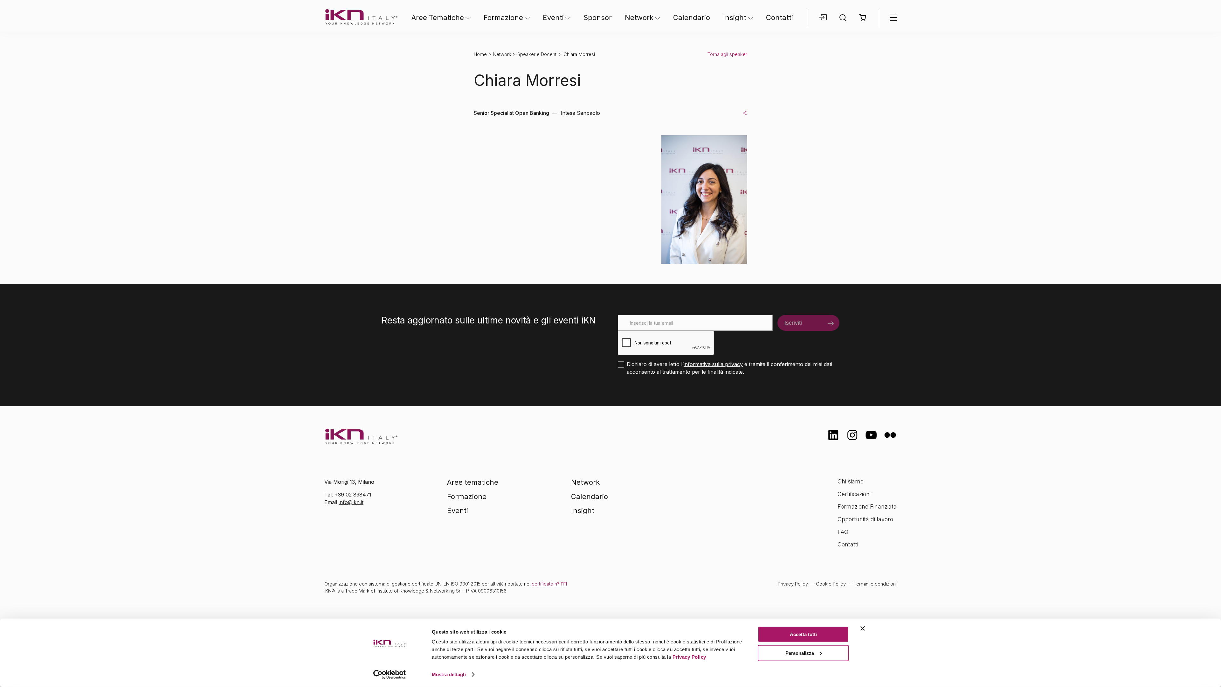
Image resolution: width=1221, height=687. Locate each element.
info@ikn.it (351, 502)
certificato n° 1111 (549, 584)
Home (480, 54)
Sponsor (597, 17)
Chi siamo (851, 481)
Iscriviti (793, 323)
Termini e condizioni (875, 584)
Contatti (779, 17)
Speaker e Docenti (537, 54)
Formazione (503, 17)
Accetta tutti (803, 634)
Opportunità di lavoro (865, 519)
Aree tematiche (472, 482)
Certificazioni (854, 494)
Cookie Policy (831, 584)
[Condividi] (744, 113)
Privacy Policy (689, 657)
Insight (734, 17)
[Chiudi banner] (862, 628)
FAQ (843, 532)
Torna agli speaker (727, 54)
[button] (863, 17)
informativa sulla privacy (713, 364)
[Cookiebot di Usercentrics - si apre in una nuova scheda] (389, 674)
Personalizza (799, 653)
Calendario (691, 17)
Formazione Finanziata (867, 506)
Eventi (553, 17)
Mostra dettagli (449, 674)
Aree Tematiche (437, 17)
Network (639, 17)
